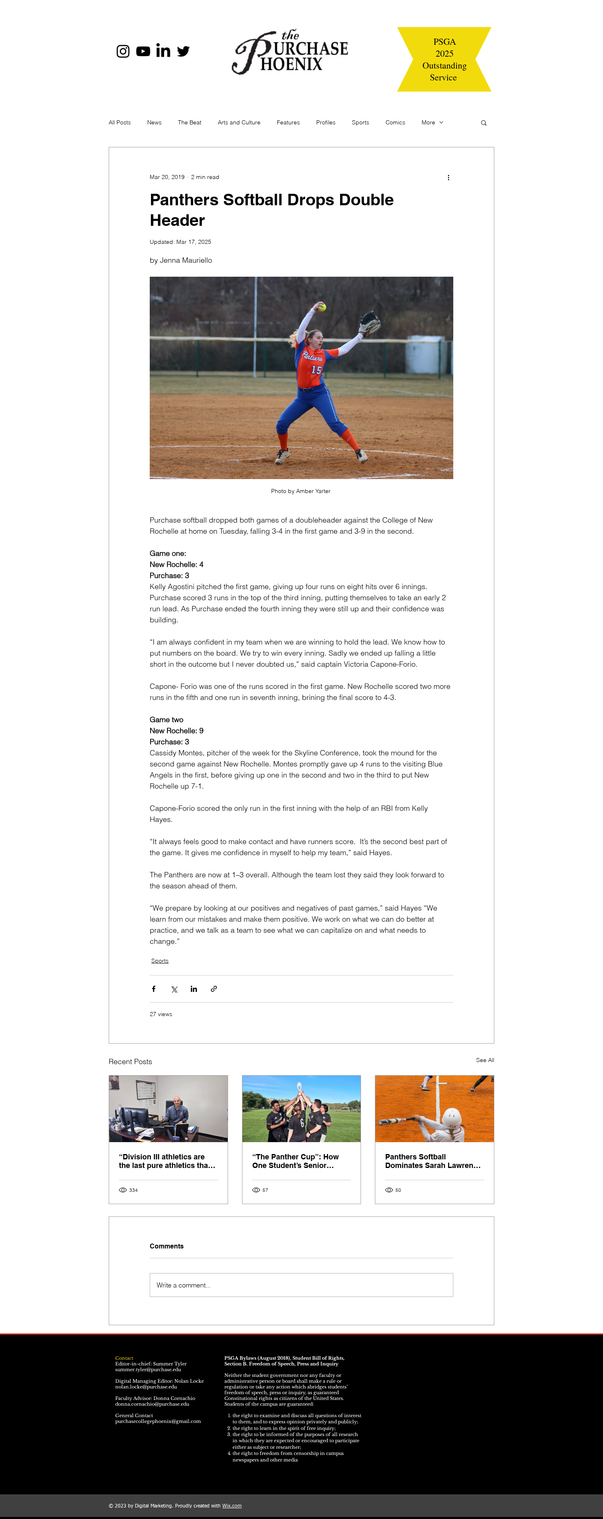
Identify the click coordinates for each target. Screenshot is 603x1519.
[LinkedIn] (163, 51)
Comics (395, 122)
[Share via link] (214, 989)
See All (485, 1060)
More (428, 122)
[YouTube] (143, 51)
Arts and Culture (239, 122)
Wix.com (232, 1506)
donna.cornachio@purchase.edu (152, 1404)
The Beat (189, 122)
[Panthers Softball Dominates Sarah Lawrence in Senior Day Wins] (434, 1109)
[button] (484, 122)
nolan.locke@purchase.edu (146, 1387)
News (154, 122)
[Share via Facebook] (154, 989)
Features (288, 122)
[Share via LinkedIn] (194, 989)
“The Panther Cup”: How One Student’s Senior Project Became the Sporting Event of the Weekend (295, 1161)
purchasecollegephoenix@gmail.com (158, 1421)
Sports (360, 122)
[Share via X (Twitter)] (174, 989)
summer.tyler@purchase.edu (148, 1369)
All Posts (120, 122)
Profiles (326, 122)
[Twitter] (183, 51)
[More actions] (448, 177)
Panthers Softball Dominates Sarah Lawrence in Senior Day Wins (433, 1161)
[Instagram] (123, 51)
